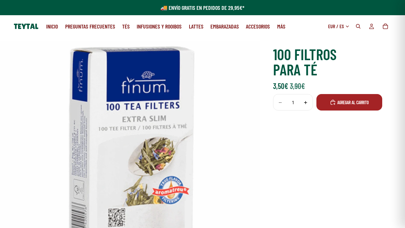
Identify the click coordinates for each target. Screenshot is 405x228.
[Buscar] (358, 26)
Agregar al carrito (353, 102)
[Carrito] (385, 26)
